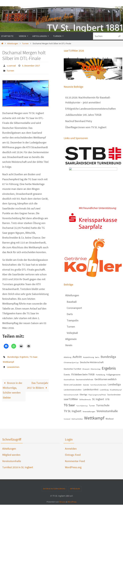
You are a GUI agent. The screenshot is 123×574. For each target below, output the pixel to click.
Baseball (72, 301)
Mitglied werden (11, 454)
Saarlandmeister (114, 394)
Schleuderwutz (85, 399)
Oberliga (83, 394)
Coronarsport (74, 308)
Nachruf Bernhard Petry (78, 121)
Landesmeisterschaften (73, 390)
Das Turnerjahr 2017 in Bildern (37, 381)
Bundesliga (13, 354)
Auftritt (77, 357)
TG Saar (34, 354)
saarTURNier (71, 399)
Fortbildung (100, 374)
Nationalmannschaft (71, 395)
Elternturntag (95, 369)
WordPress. (72, 502)
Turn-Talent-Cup (82, 406)
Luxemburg (104, 390)
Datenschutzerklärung (54, 488)
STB (107, 399)
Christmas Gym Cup (71, 362)
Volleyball (72, 333)
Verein (68, 345)
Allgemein (71, 339)
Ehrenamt (85, 369)
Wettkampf (8, 359)
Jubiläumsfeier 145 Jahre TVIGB (83, 114)
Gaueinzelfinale (69, 380)
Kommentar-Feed (75, 461)
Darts (70, 314)
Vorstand (67, 419)
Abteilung (67, 357)
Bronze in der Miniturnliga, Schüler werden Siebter (12, 386)
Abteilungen (12, 43)
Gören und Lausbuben (73, 384)
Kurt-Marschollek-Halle (98, 385)
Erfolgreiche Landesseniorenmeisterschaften (90, 108)
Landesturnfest (90, 389)
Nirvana (62, 502)
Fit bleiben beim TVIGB (82, 374)
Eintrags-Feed (73, 454)
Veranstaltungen (89, 411)
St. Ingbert (98, 399)
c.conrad (11, 65)
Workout (110, 418)
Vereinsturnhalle (107, 411)
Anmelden (71, 448)
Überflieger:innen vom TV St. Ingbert (85, 127)
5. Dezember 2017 (31, 65)
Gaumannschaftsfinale (84, 379)
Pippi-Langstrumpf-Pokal (97, 395)
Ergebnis (24, 354)
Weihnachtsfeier (77, 419)
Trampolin (72, 320)
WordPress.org (73, 467)
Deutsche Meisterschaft (92, 362)
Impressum (75, 488)
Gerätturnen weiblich (105, 379)
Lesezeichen (13, 363)
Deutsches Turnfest (72, 368)
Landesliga (114, 384)
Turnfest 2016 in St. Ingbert (17, 467)
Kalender (86, 385)
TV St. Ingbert (72, 411)
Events (67, 374)
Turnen (25, 43)
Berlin (97, 357)
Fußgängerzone (113, 374)
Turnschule (102, 405)
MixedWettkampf (116, 390)
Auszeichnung (88, 357)
